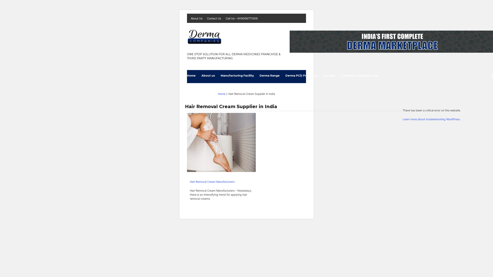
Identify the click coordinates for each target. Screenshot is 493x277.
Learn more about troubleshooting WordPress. (431, 119)
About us (208, 75)
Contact (329, 75)
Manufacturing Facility (237, 75)
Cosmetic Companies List (360, 75)
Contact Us (214, 18)
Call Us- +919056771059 (242, 18)
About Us (197, 18)
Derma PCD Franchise (301, 75)
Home (191, 75)
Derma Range (270, 75)
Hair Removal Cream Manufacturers (212, 181)
